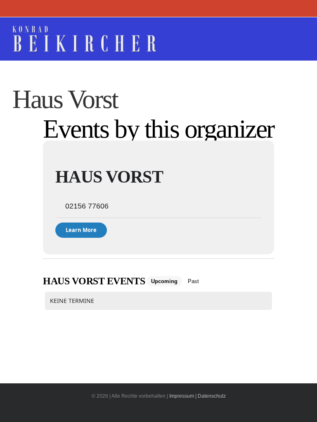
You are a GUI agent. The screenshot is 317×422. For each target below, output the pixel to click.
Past (193, 281)
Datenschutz (212, 396)
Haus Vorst (109, 176)
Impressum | (182, 396)
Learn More (81, 230)
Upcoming (164, 281)
